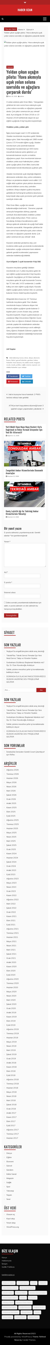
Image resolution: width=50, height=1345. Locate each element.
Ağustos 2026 (12, 770)
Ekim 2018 (10, 1071)
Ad (6, 572)
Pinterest (14, 381)
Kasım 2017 (11, 1117)
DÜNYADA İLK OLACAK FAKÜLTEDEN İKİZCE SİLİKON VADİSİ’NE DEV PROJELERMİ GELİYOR (26, 679)
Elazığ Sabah (26, 1312)
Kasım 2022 (11, 895)
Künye (4, 1257)
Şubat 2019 (11, 1054)
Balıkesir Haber (8, 1283)
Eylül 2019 (10, 1025)
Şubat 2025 (11, 845)
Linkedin (27, 381)
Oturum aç (10, 1214)
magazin (37, 362)
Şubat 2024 (11, 862)
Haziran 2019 (12, 1037)
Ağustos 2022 (12, 899)
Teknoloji (10, 1191)
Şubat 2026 (11, 795)
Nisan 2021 (11, 945)
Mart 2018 (11, 1100)
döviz (26, 358)
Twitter (27, 376)
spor (19, 367)
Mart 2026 (11, 791)
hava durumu (17, 362)
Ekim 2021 (10, 920)
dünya (31, 358)
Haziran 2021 (12, 937)
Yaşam (9, 1195)
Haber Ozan (25, 10)
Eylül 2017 (10, 1125)
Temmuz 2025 (12, 824)
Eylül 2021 (10, 924)
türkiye (24, 367)
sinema (28, 365)
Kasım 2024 (11, 853)
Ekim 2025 (10, 811)
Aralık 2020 (11, 962)
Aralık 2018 (11, 1063)
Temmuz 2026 (12, 774)
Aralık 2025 (11, 803)
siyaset (34, 365)
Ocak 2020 (11, 1008)
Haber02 (43, 1283)
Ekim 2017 (10, 1121)
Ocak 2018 (11, 1109)
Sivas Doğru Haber (10, 1298)
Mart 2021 (11, 950)
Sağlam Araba (39, 1307)
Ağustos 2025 (12, 820)
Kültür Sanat (11, 1174)
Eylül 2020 (10, 975)
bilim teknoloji (14, 358)
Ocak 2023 (11, 891)
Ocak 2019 (11, 1058)
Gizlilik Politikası (8, 1267)
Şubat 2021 (11, 954)
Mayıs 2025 (11, 832)
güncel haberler (21, 360)
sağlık (23, 365)
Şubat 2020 (11, 1004)
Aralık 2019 (11, 1012)
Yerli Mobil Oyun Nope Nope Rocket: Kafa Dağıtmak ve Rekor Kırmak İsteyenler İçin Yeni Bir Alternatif (24, 429)
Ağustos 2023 (12, 878)
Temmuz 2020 (12, 983)
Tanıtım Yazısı (33, 1317)
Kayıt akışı (10, 1218)
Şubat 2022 (11, 908)
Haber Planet (20, 1317)
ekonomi (37, 358)
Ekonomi (9, 1161)
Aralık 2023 (11, 870)
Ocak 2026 (11, 799)
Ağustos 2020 (12, 979)
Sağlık (8, 1182)
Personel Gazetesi (27, 1288)
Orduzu (23, 1298)
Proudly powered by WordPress (17, 1336)
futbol (13, 360)
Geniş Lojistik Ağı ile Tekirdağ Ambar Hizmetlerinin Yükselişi (22, 512)
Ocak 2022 (11, 912)
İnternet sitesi (9, 592)
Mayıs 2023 (11, 883)
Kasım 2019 (11, 1016)
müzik (13, 365)
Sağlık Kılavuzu (25, 1307)
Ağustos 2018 (12, 1079)
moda (8, 365)
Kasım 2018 (11, 1067)
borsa (22, 358)
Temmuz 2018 (12, 1083)
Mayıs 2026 (11, 782)
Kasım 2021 (11, 916)
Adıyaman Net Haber (10, 1312)
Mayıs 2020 (11, 991)
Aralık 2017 (11, 1113)
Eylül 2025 (10, 816)
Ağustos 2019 (12, 1029)
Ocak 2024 (11, 866)
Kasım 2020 (11, 966)
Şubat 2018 (11, 1104)
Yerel (8, 1199)
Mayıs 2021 (11, 941)
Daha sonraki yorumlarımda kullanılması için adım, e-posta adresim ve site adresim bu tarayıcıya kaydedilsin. (22, 605)
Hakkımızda (6, 1260)
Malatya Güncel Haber (38, 1293)
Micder (37, 1312)
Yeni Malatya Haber (10, 1288)
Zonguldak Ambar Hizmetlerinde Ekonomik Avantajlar (24, 472)
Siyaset (9, 632)
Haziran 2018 (12, 1088)
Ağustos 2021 (12, 929)
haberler (9, 362)
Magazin (10, 1178)
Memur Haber (21, 1293)
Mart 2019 (11, 1050)
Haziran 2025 (12, 828)
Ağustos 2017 (12, 1129)
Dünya (9, 1153)
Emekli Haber (8, 1293)
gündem (30, 360)
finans (8, 360)
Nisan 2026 (11, 786)
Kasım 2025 (11, 807)
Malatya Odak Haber (24, 1303)
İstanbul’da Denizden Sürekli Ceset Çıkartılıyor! (25, 752)
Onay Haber (7, 1317)
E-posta (8, 582)
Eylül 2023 (10, 874)
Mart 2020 (11, 1000)
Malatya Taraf (8, 1303)
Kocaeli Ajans (23, 1283)
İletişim (4, 1264)
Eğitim (9, 1157)
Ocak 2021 (11, 958)
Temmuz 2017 (12, 1134)
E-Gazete (32, 1298)
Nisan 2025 (11, 837)
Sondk (33, 1283)
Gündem (9, 1170)
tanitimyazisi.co (8, 1275)
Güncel (10, 67)
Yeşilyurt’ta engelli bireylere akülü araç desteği (25, 651)
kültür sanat (29, 362)
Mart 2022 (11, 904)
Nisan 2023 (11, 887)
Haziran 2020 (12, 987)
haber (36, 360)
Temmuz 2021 (12, 933)
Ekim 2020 (10, 970)
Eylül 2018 (10, 1075)
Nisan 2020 (11, 996)
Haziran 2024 (12, 857)
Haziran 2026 (12, 778)
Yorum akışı (10, 1223)
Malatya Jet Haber (9, 1307)
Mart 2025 (11, 841)
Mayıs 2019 (11, 1042)
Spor (8, 1186)
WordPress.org (12, 1227)
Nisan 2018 (11, 1096)
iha (23, 362)
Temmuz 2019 (12, 1033)
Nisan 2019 (11, 1046)
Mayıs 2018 (11, 1092)
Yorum (7, 541)
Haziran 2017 (12, 1138)
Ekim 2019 (10, 1021)
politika (18, 365)
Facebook (13, 376)
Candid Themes (28, 1340)
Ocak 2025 (11, 849)
